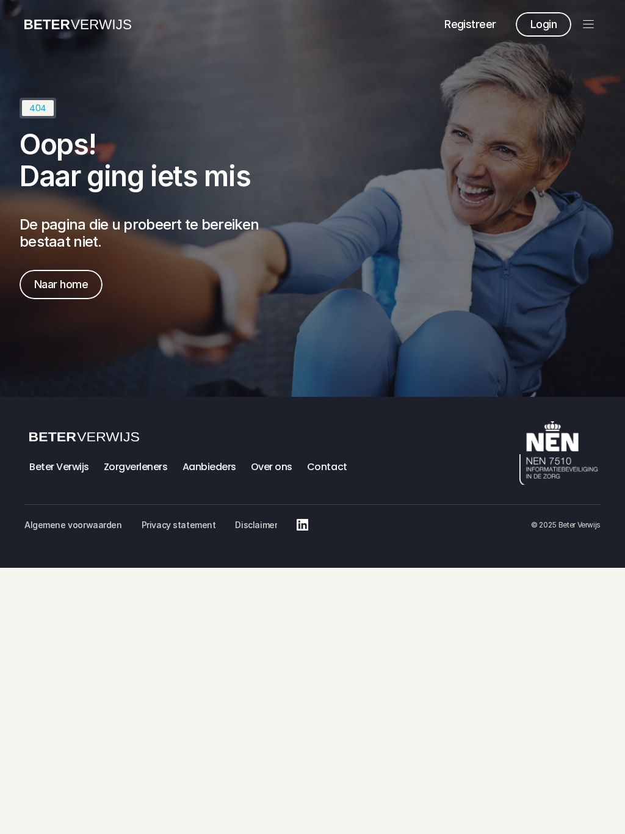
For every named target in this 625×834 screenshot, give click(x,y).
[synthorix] (77, 24)
